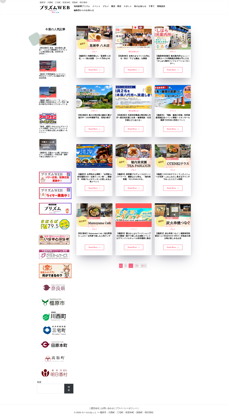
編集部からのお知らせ (84, 10)
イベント (96, 6)
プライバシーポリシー (126, 408)
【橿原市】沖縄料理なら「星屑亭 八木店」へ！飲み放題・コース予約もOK (94, 57)
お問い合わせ (107, 408)
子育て (152, 6)
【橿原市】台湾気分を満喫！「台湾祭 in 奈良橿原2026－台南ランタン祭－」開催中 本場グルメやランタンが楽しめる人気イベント (94, 178)
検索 (39, 382)
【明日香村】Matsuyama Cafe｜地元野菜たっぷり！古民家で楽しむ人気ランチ (94, 234)
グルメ (106, 6)
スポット (128, 6)
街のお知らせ (140, 6)
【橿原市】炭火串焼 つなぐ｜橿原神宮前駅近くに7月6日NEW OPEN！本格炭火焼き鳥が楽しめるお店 (172, 235)
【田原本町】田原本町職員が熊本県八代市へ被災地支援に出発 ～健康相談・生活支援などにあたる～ (133, 117)
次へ (143, 265)
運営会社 (95, 408)
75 (136, 265)
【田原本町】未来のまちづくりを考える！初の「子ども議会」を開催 (133, 57)
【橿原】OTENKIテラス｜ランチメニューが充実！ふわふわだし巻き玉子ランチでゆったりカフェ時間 (173, 176)
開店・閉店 (116, 6)
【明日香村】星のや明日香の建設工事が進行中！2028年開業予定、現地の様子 (94, 116)
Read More (93, 70)
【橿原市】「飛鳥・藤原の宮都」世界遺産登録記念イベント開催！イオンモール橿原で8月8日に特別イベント (173, 117)
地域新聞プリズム (82, 6)
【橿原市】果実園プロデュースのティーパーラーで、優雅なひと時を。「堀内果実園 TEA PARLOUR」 (133, 176)
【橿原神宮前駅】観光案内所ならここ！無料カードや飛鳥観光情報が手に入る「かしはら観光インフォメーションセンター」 (173, 59)
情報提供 (161, 6)
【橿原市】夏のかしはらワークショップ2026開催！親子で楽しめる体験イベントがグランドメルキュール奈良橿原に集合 (133, 235)
